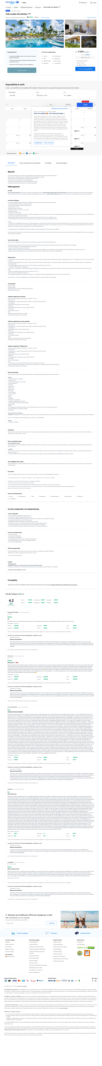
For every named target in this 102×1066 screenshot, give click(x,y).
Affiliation (7, 942)
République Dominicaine (26, 7)
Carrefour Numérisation (58, 961)
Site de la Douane (33, 944)
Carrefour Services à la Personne (60, 958)
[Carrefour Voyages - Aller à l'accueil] (12, 2)
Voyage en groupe (9, 949)
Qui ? (65, 92)
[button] (35, 34)
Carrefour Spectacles (58, 944)
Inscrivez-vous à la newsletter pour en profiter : (17, 920)
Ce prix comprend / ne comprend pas (29, 163)
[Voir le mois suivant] (94, 105)
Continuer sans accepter (59, 108)
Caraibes (16, 7)
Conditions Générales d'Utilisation (37, 949)
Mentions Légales (33, 960)
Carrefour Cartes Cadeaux (59, 956)
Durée (37, 92)
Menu (24, 2)
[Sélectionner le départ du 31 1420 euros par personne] (77, 146)
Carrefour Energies (57, 951)
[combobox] (21, 94)
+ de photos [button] (89, 41)
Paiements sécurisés (34, 955)
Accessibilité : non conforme (35, 970)
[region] (51, 126)
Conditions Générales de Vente (36, 946)
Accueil (9, 7)
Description (11, 163)
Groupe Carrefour (57, 942)
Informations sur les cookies (35, 967)
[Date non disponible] (77, 115)
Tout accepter (48, 143)
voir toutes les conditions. (22, 986)
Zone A (23, 153)
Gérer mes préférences (34, 972)
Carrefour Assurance (58, 954)
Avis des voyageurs (61, 163)
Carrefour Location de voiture (60, 946)
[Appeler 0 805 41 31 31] (87, 947)
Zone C (37, 153)
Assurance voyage (9, 951)
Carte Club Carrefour (34, 958)
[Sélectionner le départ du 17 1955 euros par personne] (77, 130)
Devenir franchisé (9, 944)
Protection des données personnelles (38, 965)
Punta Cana (38, 7)
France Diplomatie (33, 942)
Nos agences (80, 942)
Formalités (48, 163)
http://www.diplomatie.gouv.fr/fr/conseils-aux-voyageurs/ (63, 584)
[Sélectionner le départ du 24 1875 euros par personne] (77, 138)
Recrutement (8, 946)
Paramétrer (38, 143)
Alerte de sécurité (33, 962)
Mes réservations (81, 944)
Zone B (30, 153)
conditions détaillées (63, 1008)
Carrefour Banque (57, 949)
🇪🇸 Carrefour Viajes (9, 956)
